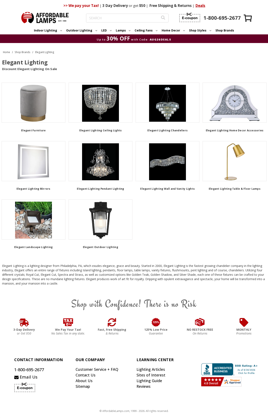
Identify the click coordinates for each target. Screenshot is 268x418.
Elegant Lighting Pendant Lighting (100, 189)
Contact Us (85, 375)
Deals (200, 5)
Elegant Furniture (33, 130)
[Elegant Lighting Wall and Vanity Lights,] (167, 161)
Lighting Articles (151, 369)
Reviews (144, 386)
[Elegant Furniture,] (33, 103)
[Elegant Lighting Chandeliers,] (167, 103)
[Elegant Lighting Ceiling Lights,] (100, 103)
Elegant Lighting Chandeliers (167, 130)
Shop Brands (224, 30)
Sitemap (83, 386)
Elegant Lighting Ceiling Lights (100, 130)
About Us (84, 380)
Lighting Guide (149, 380)
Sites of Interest (151, 375)
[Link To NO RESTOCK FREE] (200, 322)
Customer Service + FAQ (97, 369)
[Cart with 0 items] (248, 18)
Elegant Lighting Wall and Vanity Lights (167, 189)
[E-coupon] (189, 17)
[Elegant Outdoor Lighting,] (100, 219)
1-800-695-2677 (29, 369)
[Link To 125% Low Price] (156, 322)
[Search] (163, 18)
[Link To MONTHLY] (244, 322)
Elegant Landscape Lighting (33, 247)
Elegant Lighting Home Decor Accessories (235, 130)
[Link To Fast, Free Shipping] (112, 322)
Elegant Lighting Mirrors (33, 189)
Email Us (28, 377)
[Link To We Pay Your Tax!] (68, 322)
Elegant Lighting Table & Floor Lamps (234, 189)
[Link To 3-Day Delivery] (24, 322)
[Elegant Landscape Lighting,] (33, 219)
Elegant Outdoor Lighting (100, 247)
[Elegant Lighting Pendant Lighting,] (100, 161)
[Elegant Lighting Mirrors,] (33, 161)
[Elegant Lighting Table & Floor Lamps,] (234, 161)
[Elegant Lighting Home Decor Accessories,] (234, 103)
